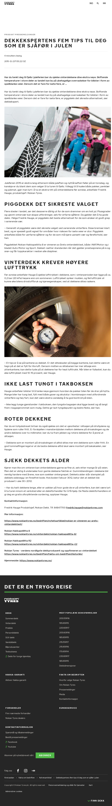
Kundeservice (68, 708)
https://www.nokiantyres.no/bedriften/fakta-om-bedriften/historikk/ (43, 554)
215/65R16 (64, 647)
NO (91, 3)
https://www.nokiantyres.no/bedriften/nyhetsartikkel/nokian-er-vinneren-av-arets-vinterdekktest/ (51, 522)
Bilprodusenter (12, 647)
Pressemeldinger (67, 689)
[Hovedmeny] (104, 3)
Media (62, 694)
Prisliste (9, 628)
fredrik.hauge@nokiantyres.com (84, 507)
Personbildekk (12, 633)
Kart (90, 785)
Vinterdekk (10, 623)
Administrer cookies (13, 791)
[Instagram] (26, 771)
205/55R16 (64, 618)
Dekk (8, 613)
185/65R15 (64, 637)
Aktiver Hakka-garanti (15, 680)
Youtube (12, 747)
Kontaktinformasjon (68, 699)
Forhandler (13, 708)
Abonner (45, 755)
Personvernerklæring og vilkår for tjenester (66, 785)
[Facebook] (18, 771)
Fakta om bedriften (71, 674)
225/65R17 (64, 628)
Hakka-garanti (15, 674)
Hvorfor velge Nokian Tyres (72, 680)
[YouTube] (33, 771)
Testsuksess (11, 651)
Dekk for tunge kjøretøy (19, 656)
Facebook (12, 742)
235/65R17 (64, 656)
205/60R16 (64, 632)
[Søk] (98, 3)
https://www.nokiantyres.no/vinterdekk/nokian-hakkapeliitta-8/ (40, 534)
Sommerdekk (11, 618)
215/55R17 (64, 642)
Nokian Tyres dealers (15, 718)
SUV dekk (9, 637)
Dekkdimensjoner (67, 666)
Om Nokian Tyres (67, 685)
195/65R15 (64, 623)
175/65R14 (64, 651)
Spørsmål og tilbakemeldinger (19, 732)
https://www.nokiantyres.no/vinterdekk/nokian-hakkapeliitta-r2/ (40, 544)
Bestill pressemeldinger (16, 737)
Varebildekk (10, 642)
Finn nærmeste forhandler (18, 713)
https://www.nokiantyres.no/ (36, 560)
